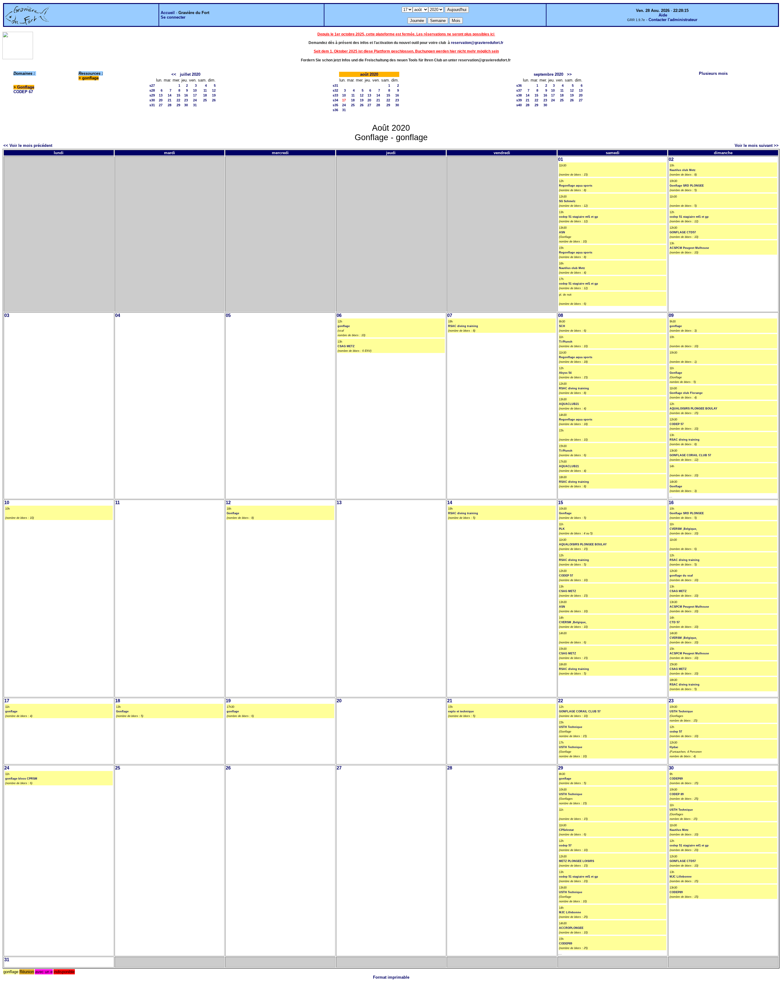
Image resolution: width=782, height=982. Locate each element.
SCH (562, 326)
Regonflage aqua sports (575, 185)
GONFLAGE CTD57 (683, 232)
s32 (335, 90)
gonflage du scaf (681, 575)
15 (178, 95)
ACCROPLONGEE (571, 927)
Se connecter (173, 17)
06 (339, 315)
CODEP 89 (677, 794)
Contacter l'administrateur (673, 19)
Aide (663, 15)
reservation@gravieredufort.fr (477, 43)
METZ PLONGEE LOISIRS (576, 861)
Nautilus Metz (679, 829)
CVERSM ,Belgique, (572, 622)
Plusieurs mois (713, 73)
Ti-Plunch (565, 341)
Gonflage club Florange (686, 393)
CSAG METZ (346, 346)
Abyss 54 (565, 372)
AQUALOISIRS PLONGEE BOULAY (693, 408)
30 (186, 105)
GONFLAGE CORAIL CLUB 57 (690, 455)
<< (173, 74)
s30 (152, 100)
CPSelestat (566, 829)
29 (178, 105)
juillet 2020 (190, 74)
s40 (519, 105)
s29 (152, 95)
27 (161, 105)
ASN (562, 232)
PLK (562, 528)
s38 (519, 95)
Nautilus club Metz (572, 268)
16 (186, 95)
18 (205, 95)
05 (228, 315)
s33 (335, 95)
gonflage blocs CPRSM (21, 778)
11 (205, 90)
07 (449, 315)
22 (178, 100)
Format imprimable (391, 977)
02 (671, 159)
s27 (152, 85)
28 (169, 105)
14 (169, 95)
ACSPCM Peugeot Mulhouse (689, 247)
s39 (519, 100)
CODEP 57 (677, 424)
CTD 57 (675, 622)
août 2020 (369, 74)
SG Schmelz (567, 201)
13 (161, 95)
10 (195, 90)
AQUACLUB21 (569, 404)
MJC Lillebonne (570, 912)
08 (560, 315)
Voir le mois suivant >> (757, 145)
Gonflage (25, 87)
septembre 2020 (548, 74)
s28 (152, 90)
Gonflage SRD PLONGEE (687, 185)
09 (671, 315)
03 (6, 315)
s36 (335, 110)
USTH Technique (570, 727)
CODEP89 (565, 943)
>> (569, 74)
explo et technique (461, 711)
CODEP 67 (23, 91)
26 (214, 100)
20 (161, 100)
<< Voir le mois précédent (27, 145)
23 (186, 100)
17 (195, 95)
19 (214, 95)
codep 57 (676, 731)
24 (195, 100)
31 (195, 105)
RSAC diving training (463, 326)
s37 (519, 90)
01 (560, 159)
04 (117, 315)
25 (205, 100)
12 (214, 90)
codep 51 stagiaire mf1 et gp (578, 216)
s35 (335, 105)
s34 (335, 100)
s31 (152, 105)
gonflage (344, 326)
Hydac (674, 747)
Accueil (168, 12)
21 (169, 100)
